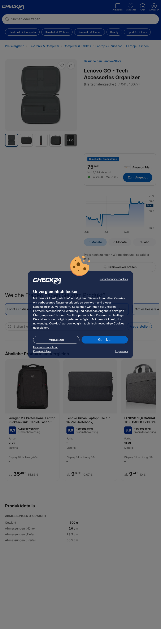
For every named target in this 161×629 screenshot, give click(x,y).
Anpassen (56, 339)
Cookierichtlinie (42, 351)
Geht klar (105, 339)
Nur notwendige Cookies (114, 279)
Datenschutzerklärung (45, 347)
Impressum (121, 351)
